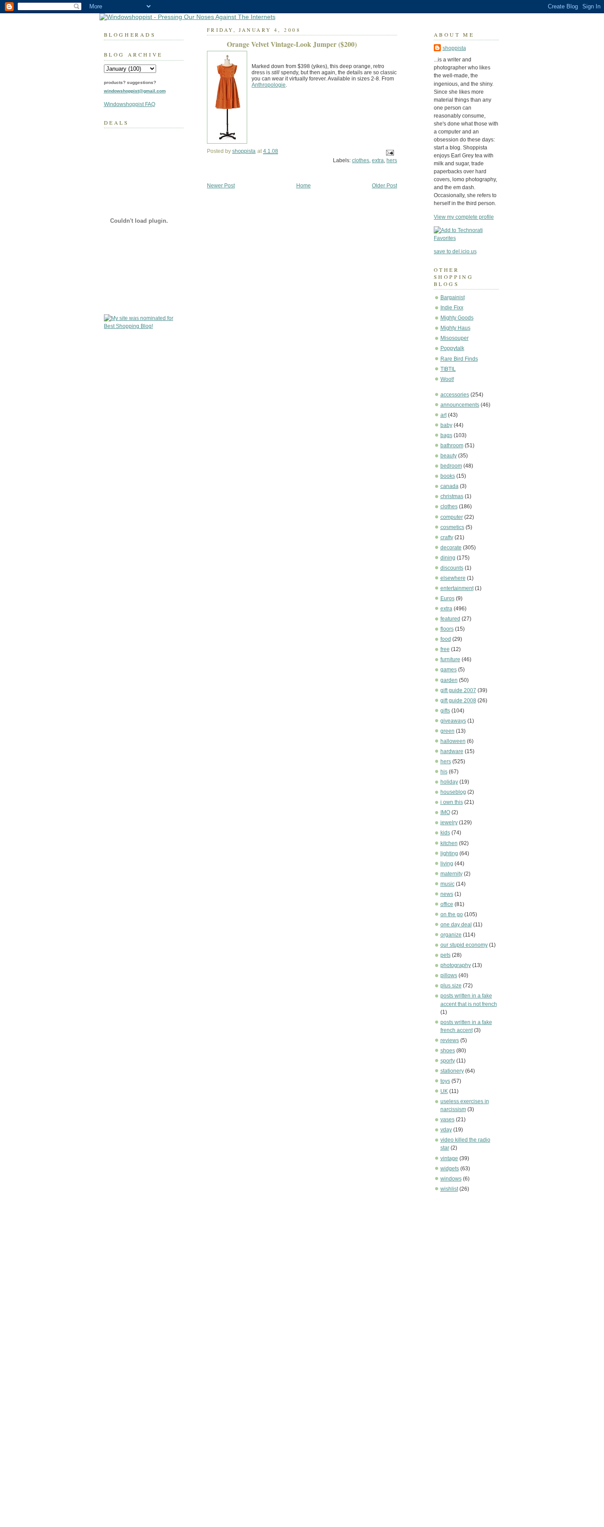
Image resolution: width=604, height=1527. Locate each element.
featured (450, 619)
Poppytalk (452, 348)
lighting (449, 853)
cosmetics (452, 527)
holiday (449, 782)
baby (446, 425)
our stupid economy (464, 945)
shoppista (454, 48)
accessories (454, 395)
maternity (451, 874)
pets (445, 955)
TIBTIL (448, 369)
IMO (445, 812)
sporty (447, 1061)
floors (447, 629)
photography (455, 965)
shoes (447, 1050)
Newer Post (221, 186)
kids (445, 833)
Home (303, 186)
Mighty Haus (455, 328)
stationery (452, 1071)
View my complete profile (464, 217)
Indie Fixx (451, 308)
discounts (451, 568)
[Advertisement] (460, 1333)
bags (446, 435)
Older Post (384, 186)
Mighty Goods (457, 318)
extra (446, 608)
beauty (448, 456)
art (443, 415)
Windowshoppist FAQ (129, 104)
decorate (451, 548)
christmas (451, 496)
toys (445, 1081)
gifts (445, 711)
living (446, 864)
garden (449, 680)
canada (449, 486)
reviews (449, 1040)
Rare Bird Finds (459, 359)
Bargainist (452, 297)
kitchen (449, 843)
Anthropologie (269, 85)
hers (445, 761)
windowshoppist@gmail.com (135, 90)
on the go (451, 914)
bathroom (451, 445)
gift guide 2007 (458, 690)
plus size (451, 985)
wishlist (449, 1189)
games (448, 669)
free (445, 649)
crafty (446, 537)
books (447, 476)
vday (446, 1130)
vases (447, 1119)
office (446, 904)
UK (444, 1091)
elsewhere (453, 578)
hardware (451, 751)
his (443, 772)
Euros (447, 598)
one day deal (456, 925)
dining (447, 558)
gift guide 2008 (458, 700)
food (445, 639)
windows (451, 1179)
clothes (449, 506)
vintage (449, 1158)
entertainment (457, 588)
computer (451, 517)
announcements (459, 405)
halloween (453, 741)
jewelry (449, 822)
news (446, 894)
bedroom (451, 466)
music (447, 884)
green (447, 731)
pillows (448, 975)
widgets (449, 1168)
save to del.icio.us (455, 251)
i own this (451, 802)
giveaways (453, 721)
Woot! (447, 379)
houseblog (453, 792)
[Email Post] (389, 152)
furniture (450, 659)
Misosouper (454, 338)
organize (451, 935)
